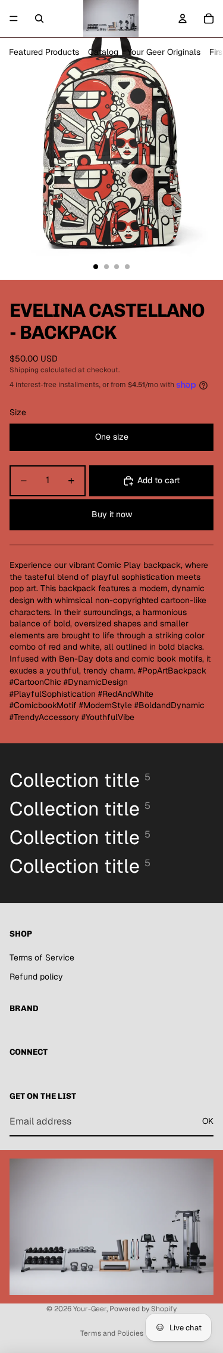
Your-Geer (89, 1309)
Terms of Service (42, 957)
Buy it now (112, 514)
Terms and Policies (111, 1333)
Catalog (103, 52)
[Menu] (13, 18)
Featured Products (44, 52)
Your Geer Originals (163, 52)
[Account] (182, 18)
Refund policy (36, 976)
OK (207, 1121)
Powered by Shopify (143, 1309)
